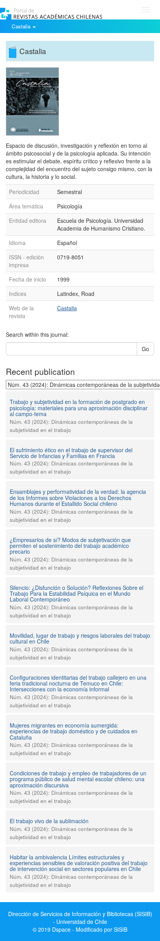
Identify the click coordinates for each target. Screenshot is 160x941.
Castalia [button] (22, 26)
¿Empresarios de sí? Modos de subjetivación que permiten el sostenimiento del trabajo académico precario (70, 546)
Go (145, 349)
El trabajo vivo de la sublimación (49, 821)
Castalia (67, 308)
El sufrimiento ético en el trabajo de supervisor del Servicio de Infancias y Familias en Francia (71, 453)
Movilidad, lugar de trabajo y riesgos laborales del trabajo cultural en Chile (80, 638)
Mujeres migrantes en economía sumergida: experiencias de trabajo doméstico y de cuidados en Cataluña (73, 731)
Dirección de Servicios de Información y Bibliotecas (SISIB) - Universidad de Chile (80, 917)
